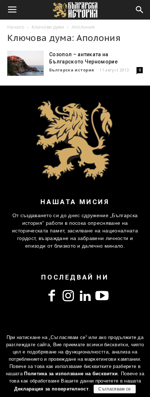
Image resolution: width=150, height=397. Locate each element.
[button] (140, 10)
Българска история (71, 70)
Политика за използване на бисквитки (71, 373)
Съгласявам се (114, 389)
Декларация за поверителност (51, 389)
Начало (15, 27)
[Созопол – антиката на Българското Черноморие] (25, 63)
